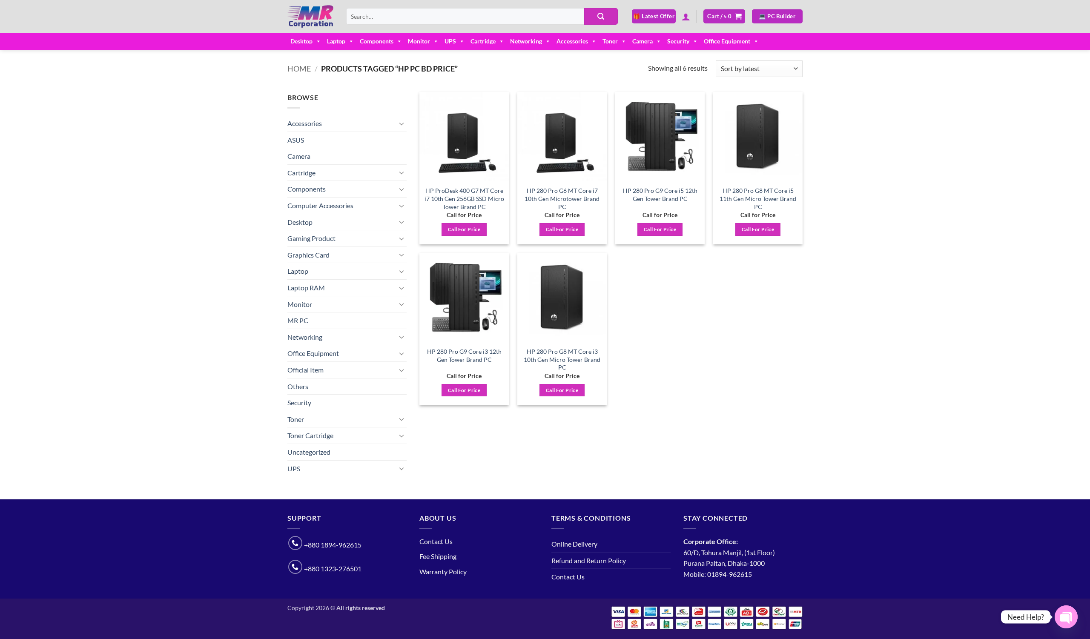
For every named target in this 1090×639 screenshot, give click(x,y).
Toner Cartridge (310, 435)
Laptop (336, 41)
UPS (450, 41)
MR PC (297, 320)
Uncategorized (308, 452)
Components (376, 41)
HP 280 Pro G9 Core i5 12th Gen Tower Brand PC (660, 194)
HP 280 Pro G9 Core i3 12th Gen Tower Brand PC (464, 355)
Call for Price (464, 229)
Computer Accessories (320, 205)
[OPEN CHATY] (1066, 616)
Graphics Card (308, 255)
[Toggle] (401, 123)
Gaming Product (311, 238)
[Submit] (600, 16)
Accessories (572, 41)
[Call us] (295, 543)
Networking (526, 41)
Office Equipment (727, 41)
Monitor (419, 41)
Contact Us (436, 541)
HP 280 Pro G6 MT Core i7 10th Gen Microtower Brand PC (562, 198)
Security (678, 41)
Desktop (301, 41)
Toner (610, 41)
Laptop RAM (306, 288)
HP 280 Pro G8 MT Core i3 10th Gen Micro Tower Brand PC (562, 359)
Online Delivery (574, 544)
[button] (686, 16)
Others (297, 386)
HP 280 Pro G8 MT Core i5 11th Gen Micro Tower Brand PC (758, 198)
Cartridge (483, 41)
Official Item (305, 370)
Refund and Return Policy (588, 560)
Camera (642, 41)
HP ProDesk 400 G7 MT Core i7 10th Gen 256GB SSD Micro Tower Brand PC (464, 198)
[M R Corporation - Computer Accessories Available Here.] (310, 16)
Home (299, 68)
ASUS (295, 140)
